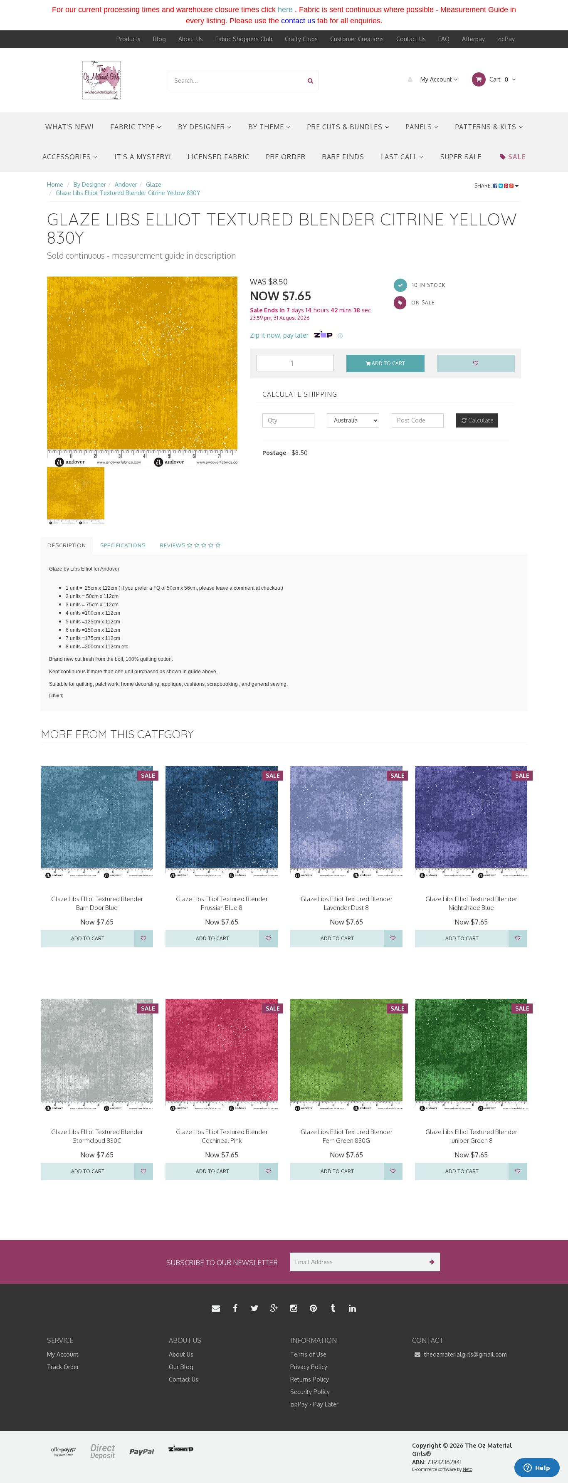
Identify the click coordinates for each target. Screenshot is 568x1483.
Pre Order (286, 157)
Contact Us (411, 38)
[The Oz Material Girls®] (101, 79)
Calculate (480, 420)
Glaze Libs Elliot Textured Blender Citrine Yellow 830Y (128, 192)
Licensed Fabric (218, 157)
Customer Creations (357, 38)
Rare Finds (343, 157)
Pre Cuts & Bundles (346, 127)
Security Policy (310, 1391)
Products (128, 38)
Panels (420, 127)
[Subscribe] (430, 1262)
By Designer (202, 127)
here (285, 9)
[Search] (310, 80)
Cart (498, 79)
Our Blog (181, 1366)
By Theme (267, 127)
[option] (142, 372)
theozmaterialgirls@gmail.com (464, 1354)
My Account (436, 79)
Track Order (63, 1366)
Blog (159, 38)
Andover (126, 184)
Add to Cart (387, 363)
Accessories (67, 157)
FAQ (443, 38)
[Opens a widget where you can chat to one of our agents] (537, 1468)
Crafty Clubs (301, 38)
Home (55, 184)
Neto (467, 1469)
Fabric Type (133, 127)
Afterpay (473, 38)
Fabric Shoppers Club (243, 38)
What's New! (69, 127)
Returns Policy (309, 1379)
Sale (517, 157)
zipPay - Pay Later (314, 1404)
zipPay (506, 38)
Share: (483, 186)
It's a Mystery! (142, 157)
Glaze (153, 184)
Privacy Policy (308, 1366)
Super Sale (461, 157)
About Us (190, 38)
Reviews (173, 545)
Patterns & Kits (487, 127)
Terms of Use (308, 1354)
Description (66, 545)
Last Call (400, 157)
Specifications (123, 545)
